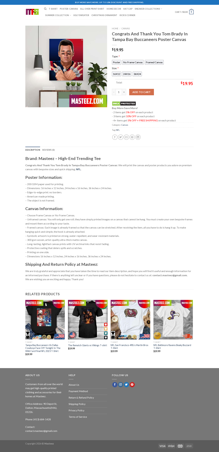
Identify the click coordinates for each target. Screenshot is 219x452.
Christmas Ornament (104, 15)
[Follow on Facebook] (115, 384)
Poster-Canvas (69, 9)
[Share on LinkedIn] (138, 137)
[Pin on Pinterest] (132, 137)
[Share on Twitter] (120, 137)
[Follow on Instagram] (120, 384)
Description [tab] (32, 150)
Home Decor (114, 9)
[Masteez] (32, 12)
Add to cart (141, 92)
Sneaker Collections (147, 9)
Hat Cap (127, 9)
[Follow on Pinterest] (132, 384)
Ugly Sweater (81, 15)
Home (115, 28)
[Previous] (25, 331)
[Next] (192, 331)
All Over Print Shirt (92, 9)
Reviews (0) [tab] (48, 150)
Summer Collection (57, 15)
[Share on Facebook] (115, 137)
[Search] (45, 9)
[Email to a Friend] (126, 137)
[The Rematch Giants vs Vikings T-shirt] (88, 319)
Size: (115, 67)
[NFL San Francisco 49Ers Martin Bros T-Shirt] (130, 319)
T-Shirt (53, 9)
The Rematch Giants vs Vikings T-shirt (87, 345)
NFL (118, 130)
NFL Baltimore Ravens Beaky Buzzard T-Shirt (172, 346)
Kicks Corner (127, 15)
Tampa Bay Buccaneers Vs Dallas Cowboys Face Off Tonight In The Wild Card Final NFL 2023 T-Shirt (42, 348)
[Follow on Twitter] (126, 384)
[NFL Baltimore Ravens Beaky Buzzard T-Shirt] (173, 319)
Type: (116, 56)
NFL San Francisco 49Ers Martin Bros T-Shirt (129, 346)
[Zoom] (29, 103)
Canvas (125, 28)
